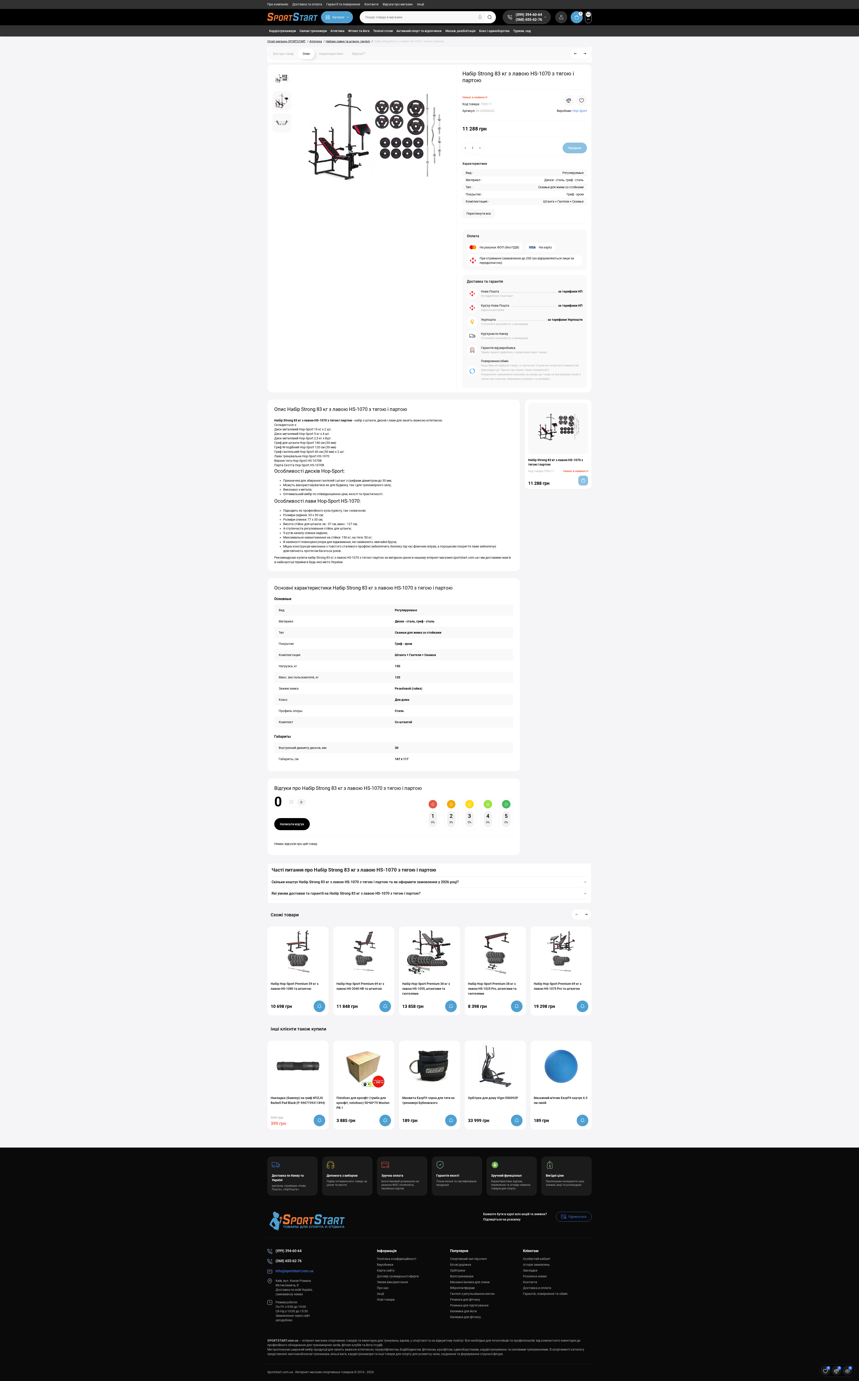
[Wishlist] (581, 100)
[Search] (480, 17)
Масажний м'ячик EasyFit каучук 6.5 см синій (560, 1100)
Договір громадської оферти (398, 1276)
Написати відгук (292, 824)
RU (588, 19)
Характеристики (331, 54)
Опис (306, 54)
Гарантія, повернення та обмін (545, 1293)
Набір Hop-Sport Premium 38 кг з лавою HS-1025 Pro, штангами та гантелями (492, 988)
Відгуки (358, 53)
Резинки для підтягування (469, 1305)
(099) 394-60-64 (529, 15)
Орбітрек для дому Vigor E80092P (493, 1098)
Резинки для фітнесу (465, 1299)
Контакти (371, 4)
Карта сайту (386, 1270)
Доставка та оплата (307, 4)
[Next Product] (585, 53)
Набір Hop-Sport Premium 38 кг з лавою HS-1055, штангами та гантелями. (426, 988)
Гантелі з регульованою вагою (472, 1293)
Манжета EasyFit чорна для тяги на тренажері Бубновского (428, 1100)
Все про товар (283, 54)
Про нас (383, 1288)
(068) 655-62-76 (529, 19)
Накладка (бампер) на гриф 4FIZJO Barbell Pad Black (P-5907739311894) (298, 1100)
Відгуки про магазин (398, 4)
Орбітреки (457, 1270)
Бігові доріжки (460, 1264)
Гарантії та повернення (343, 4)
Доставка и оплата (537, 1288)
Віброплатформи (462, 1288)
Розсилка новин (535, 1276)
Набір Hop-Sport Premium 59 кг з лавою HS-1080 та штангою (294, 986)
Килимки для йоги (463, 1311)
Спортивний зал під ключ (468, 1259)
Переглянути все (478, 213)
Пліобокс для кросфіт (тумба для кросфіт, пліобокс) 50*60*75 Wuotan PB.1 (362, 1103)
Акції (420, 4)
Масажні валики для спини (470, 1282)
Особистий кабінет (537, 1259)
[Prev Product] (575, 53)
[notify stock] (319, 1006)
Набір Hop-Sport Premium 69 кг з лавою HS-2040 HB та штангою (360, 986)
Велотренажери (461, 1276)
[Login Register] (561, 17)
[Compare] (568, 100)
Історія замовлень (536, 1264)
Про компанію (277, 4)
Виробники (385, 1264)
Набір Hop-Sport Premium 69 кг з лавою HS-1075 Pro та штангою (557, 986)
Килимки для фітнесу (465, 1317)
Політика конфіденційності (396, 1259)
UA (588, 14)
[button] (576, 914)
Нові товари (386, 1299)
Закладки (530, 1270)
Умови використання (392, 1282)
